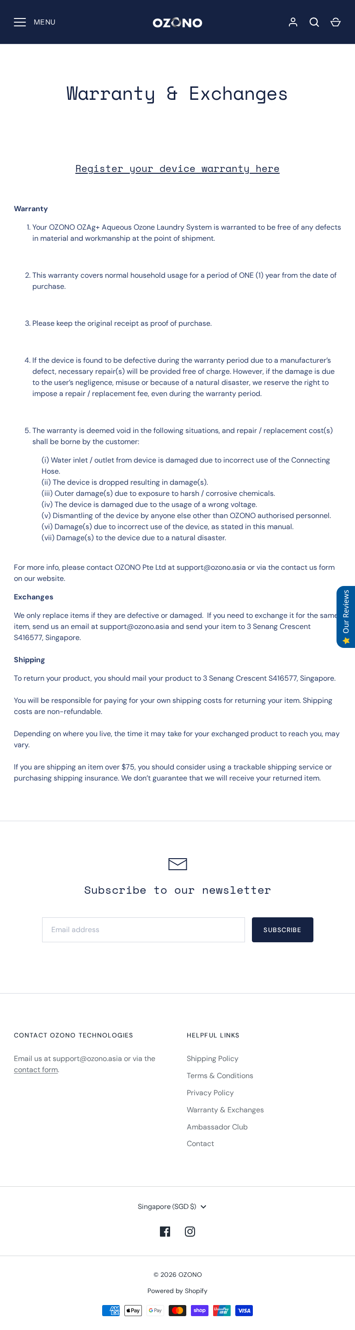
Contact (200, 1143)
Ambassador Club (217, 1127)
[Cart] (335, 22)
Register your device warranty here (177, 168)
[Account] (293, 22)
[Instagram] (190, 1231)
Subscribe (282, 930)
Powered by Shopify (177, 1291)
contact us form (308, 567)
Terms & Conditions (220, 1075)
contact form (36, 1069)
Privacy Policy (210, 1093)
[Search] (314, 22)
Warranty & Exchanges (225, 1110)
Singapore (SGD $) (167, 1206)
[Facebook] (165, 1231)
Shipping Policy (213, 1058)
